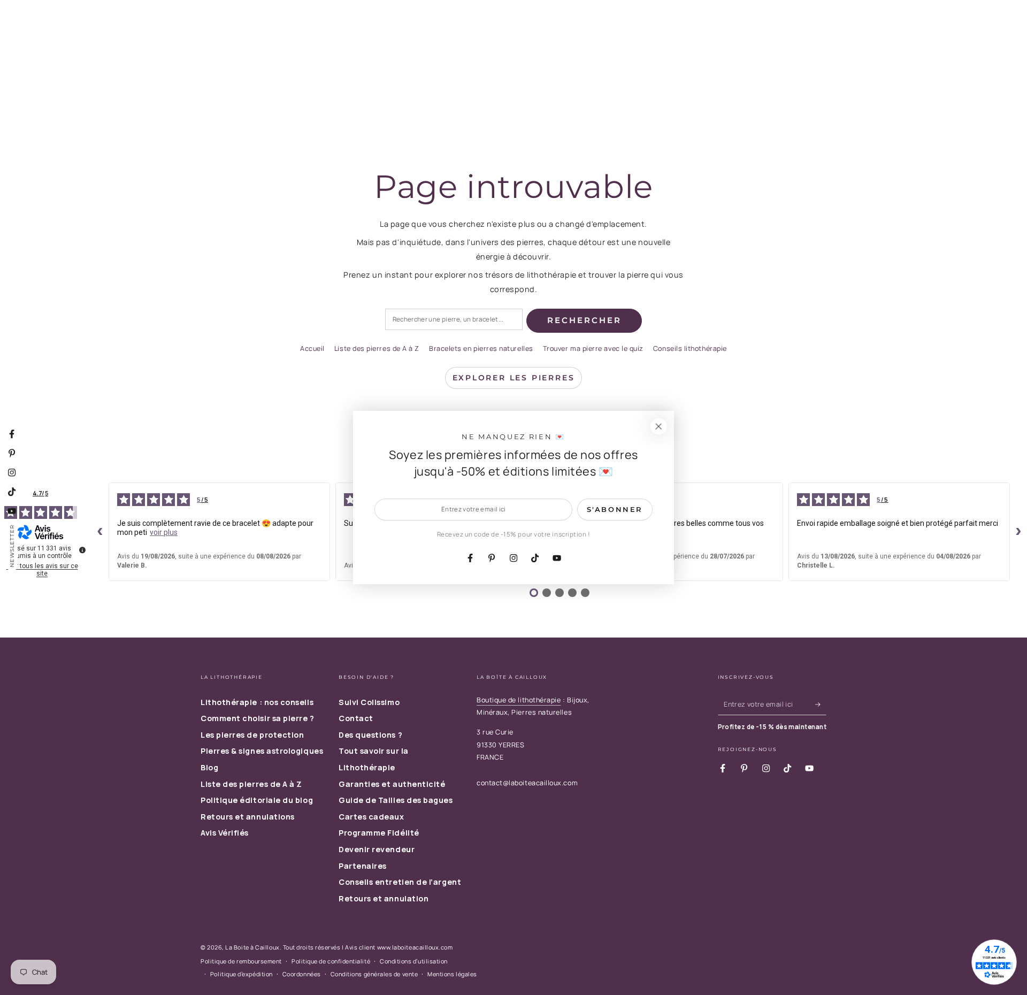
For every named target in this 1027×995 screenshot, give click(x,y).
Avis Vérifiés (225, 833)
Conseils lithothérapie (690, 348)
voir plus (164, 532)
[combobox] (454, 320)
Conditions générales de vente (374, 974)
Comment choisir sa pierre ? (258, 718)
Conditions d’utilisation (414, 961)
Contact (356, 718)
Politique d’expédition (241, 974)
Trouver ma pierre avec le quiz (593, 348)
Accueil (312, 348)
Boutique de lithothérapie (519, 700)
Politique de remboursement (241, 961)
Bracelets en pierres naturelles (481, 348)
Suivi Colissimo (369, 702)
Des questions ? (370, 735)
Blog (209, 767)
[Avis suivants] (1018, 531)
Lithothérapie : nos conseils (257, 702)
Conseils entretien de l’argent (400, 882)
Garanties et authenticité (392, 784)
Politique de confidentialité (331, 961)
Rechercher (584, 320)
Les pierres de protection (252, 735)
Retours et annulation (383, 898)
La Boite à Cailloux (252, 947)
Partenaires (363, 866)
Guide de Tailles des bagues (396, 800)
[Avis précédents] (100, 531)
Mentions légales (452, 974)
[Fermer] (658, 426)
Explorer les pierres (514, 377)
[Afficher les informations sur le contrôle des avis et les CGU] (82, 550)
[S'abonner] (820, 704)
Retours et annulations (248, 817)
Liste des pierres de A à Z (376, 348)
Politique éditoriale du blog (257, 800)
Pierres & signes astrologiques (262, 751)
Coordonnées (301, 974)
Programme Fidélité (379, 833)
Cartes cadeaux (371, 817)
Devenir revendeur (377, 849)
